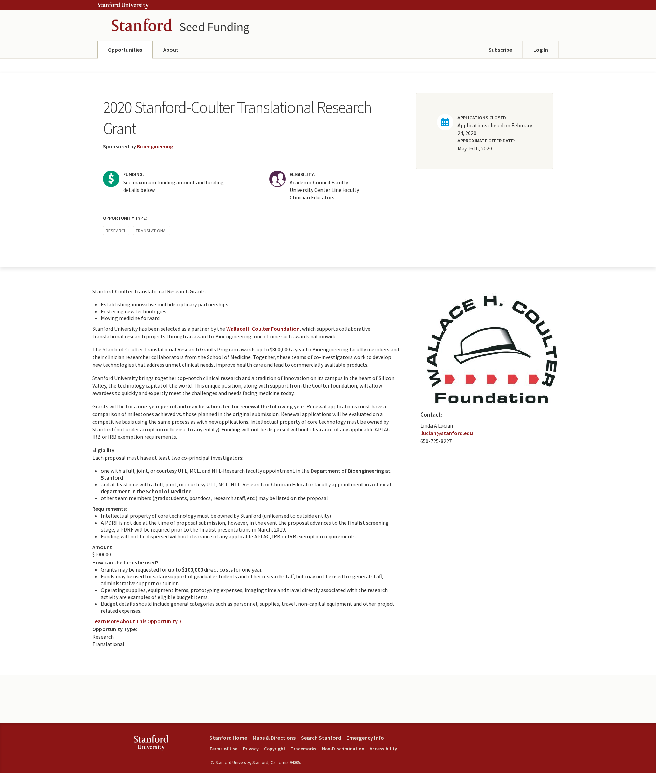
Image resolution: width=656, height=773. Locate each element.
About (170, 49)
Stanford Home (228, 737)
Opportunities (125, 49)
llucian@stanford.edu (446, 433)
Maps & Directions (274, 737)
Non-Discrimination (343, 749)
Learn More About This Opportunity (135, 621)
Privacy (251, 749)
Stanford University (123, 5)
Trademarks (303, 749)
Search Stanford (321, 737)
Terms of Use (223, 749)
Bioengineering (155, 146)
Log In (540, 49)
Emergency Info (365, 737)
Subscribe (500, 49)
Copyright (274, 749)
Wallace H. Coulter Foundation (263, 328)
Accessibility (383, 749)
